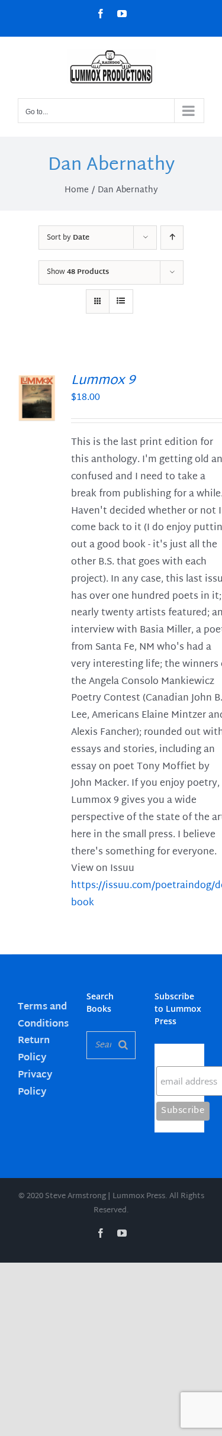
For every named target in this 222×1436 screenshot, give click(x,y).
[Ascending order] (172, 237)
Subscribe (179, 1055)
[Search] (123, 1045)
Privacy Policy (35, 1084)
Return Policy (34, 1049)
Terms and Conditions (43, 1016)
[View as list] (121, 301)
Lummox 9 (103, 381)
